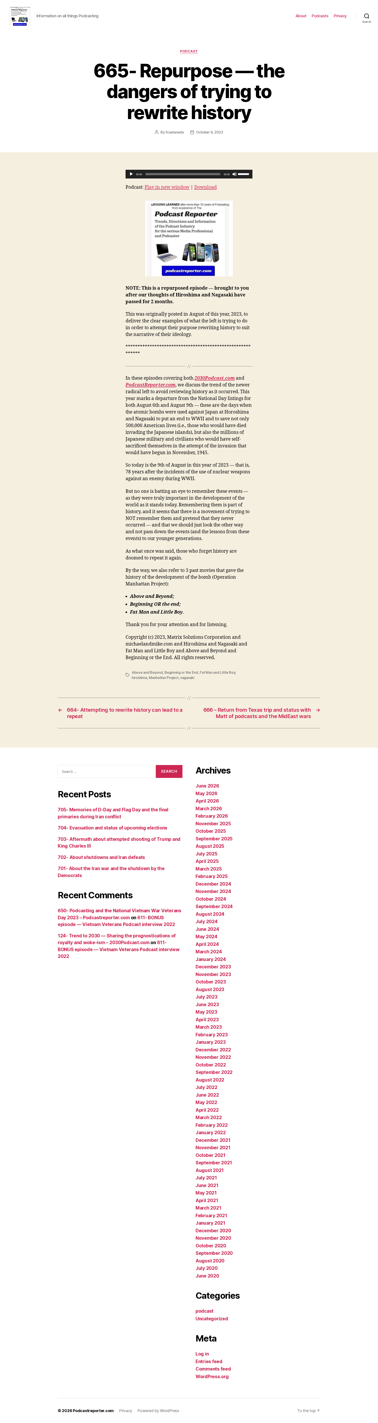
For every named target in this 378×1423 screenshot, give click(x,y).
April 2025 (207, 861)
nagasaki (187, 677)
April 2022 (207, 1110)
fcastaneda (175, 132)
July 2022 (206, 1087)
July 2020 (207, 1268)
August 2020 (210, 1261)
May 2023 (206, 1012)
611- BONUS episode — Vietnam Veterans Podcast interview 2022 (119, 949)
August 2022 (210, 1080)
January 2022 (211, 1132)
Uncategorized (212, 1318)
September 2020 (214, 1253)
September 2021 (214, 1162)
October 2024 (211, 899)
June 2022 (207, 1095)
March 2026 (209, 808)
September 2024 (214, 906)
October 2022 (211, 1065)
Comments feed (213, 1369)
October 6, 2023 (209, 132)
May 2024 (206, 936)
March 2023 (209, 1027)
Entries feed (209, 1361)
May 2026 (206, 793)
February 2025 (212, 876)
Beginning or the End (181, 672)
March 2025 (209, 869)
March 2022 (209, 1117)
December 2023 (213, 966)
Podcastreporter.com (93, 1410)
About (301, 16)
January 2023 (211, 1042)
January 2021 (210, 1223)
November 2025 (213, 823)
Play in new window (167, 187)
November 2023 (213, 974)
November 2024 (213, 891)
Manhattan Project (163, 677)
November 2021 (213, 1147)
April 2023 (207, 1019)
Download (205, 187)
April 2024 (207, 944)
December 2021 (213, 1140)
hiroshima (139, 677)
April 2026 (207, 801)
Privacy (340, 16)
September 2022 (214, 1072)
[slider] (244, 174)
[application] (189, 174)
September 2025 (214, 838)
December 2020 (213, 1230)
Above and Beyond (147, 672)
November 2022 (213, 1057)
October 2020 (211, 1245)
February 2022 (212, 1125)
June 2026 (207, 786)
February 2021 (211, 1215)
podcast (189, 51)
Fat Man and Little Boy (217, 672)
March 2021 (208, 1208)
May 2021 (206, 1193)
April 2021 (207, 1200)
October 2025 (211, 831)
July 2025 (206, 854)
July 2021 (206, 1178)
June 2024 (207, 929)
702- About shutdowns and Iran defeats (101, 857)
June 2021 (207, 1185)
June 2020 (207, 1276)
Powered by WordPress (158, 1410)
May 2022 (206, 1102)
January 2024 (211, 959)
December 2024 (213, 884)
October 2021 (211, 1155)
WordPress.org (212, 1376)
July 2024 (207, 921)
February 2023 (212, 1034)
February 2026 (212, 816)
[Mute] (234, 174)
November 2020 (213, 1238)
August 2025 (210, 846)
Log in (202, 1354)
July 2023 (206, 997)
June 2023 (207, 1004)
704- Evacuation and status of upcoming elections (112, 828)
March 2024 (209, 951)
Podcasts (320, 16)
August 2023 (210, 989)
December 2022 (213, 1050)
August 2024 (210, 914)
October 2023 (211, 982)
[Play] (131, 174)
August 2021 (210, 1170)
